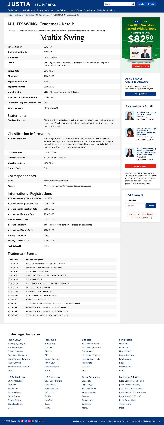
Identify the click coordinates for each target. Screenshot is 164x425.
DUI (46, 355)
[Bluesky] (36, 421)
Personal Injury (52, 366)
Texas (47, 404)
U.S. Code (12, 384)
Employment (87, 351)
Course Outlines (126, 355)
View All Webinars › (140, 166)
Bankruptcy (50, 343)
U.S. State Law (52, 377)
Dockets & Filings (15, 404)
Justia (10, 15)
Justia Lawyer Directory (129, 384)
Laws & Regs (76, 10)
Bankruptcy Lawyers (17, 343)
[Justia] (19, 4)
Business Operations (91, 347)
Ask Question (141, 94)
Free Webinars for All (139, 106)
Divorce (48, 351)
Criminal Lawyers (15, 351)
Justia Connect (79, 421)
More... (11, 370)
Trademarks (18, 15)
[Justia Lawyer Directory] (43, 421)
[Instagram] (29, 421)
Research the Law (45, 10)
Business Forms (89, 388)
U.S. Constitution (15, 381)
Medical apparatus (43, 15)
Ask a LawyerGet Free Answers (136, 80)
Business (86, 339)
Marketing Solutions (106, 10)
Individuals (50, 339)
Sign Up (151, 4)
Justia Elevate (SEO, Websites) (132, 392)
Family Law (50, 362)
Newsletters (89, 10)
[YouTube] (22, 421)
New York (49, 400)
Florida (48, 396)
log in (52, 186)
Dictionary (123, 343)
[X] (39, 421)
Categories (30, 15)
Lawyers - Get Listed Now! (141, 214)
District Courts (14, 400)
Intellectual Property (91, 355)
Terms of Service (121, 421)
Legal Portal (92, 421)
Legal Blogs (87, 384)
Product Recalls (89, 392)
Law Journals (125, 359)
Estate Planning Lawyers (19, 359)
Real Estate (87, 362)
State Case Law (51, 388)
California (49, 392)
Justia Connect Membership (131, 381)
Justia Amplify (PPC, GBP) (130, 396)
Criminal (48, 347)
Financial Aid (124, 351)
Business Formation (91, 343)
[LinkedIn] (19, 421)
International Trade (91, 359)
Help (110, 421)
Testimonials (125, 404)
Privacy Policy (136, 421)
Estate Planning (52, 359)
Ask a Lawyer (29, 10)
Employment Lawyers (17, 355)
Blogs (121, 362)
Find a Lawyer (14, 10)
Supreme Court (14, 392)
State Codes (50, 384)
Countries (86, 404)
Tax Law (85, 366)
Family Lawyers (14, 362)
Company (103, 421)
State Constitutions (53, 381)
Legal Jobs (86, 381)
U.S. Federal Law (16, 377)
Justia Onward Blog (128, 400)
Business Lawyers (16, 347)
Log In (141, 4)
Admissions (124, 347)
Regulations (13, 388)
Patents (85, 396)
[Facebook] (25, 421)
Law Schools (61, 10)
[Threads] (32, 421)
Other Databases (91, 377)
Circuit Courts (14, 396)
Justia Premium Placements (131, 388)
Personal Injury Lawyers (18, 366)
